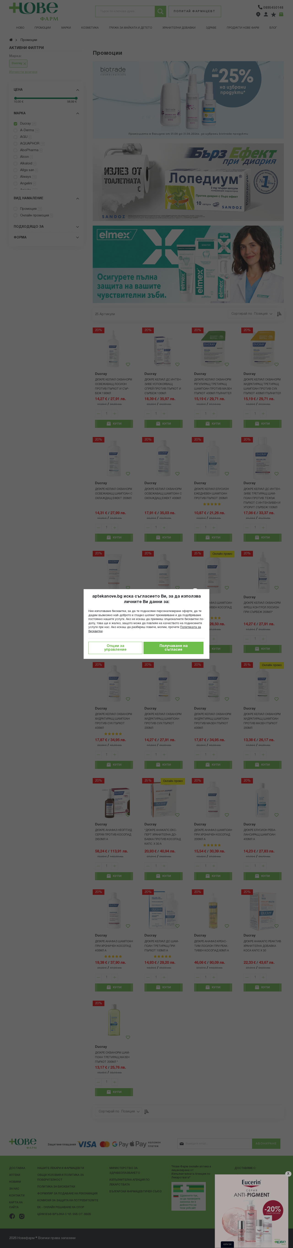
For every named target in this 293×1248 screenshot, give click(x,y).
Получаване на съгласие (174, 647)
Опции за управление (115, 647)
